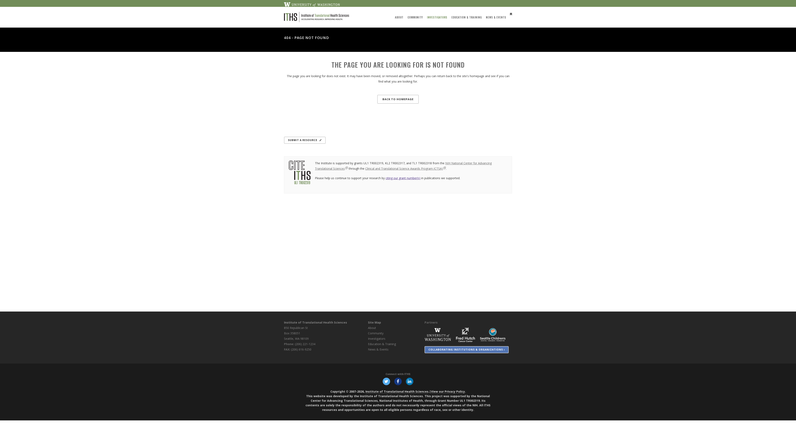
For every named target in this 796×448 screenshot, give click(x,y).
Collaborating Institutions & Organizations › (466, 349)
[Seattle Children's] (493, 334)
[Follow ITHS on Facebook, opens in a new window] (398, 381)
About (372, 328)
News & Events (378, 349)
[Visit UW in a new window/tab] (312, 4)
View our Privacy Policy (448, 391)
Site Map (374, 322)
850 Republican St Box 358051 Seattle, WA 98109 (296, 333)
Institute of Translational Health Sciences (315, 322)
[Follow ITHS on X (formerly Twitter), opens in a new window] (386, 381)
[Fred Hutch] (465, 334)
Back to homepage (398, 99)
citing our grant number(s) (403, 178)
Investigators (376, 339)
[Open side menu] (510, 14)
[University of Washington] (438, 334)
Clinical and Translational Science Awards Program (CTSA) (404, 168)
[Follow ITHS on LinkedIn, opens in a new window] (410, 381)
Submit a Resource (302, 140)
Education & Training (382, 344)
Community (375, 333)
